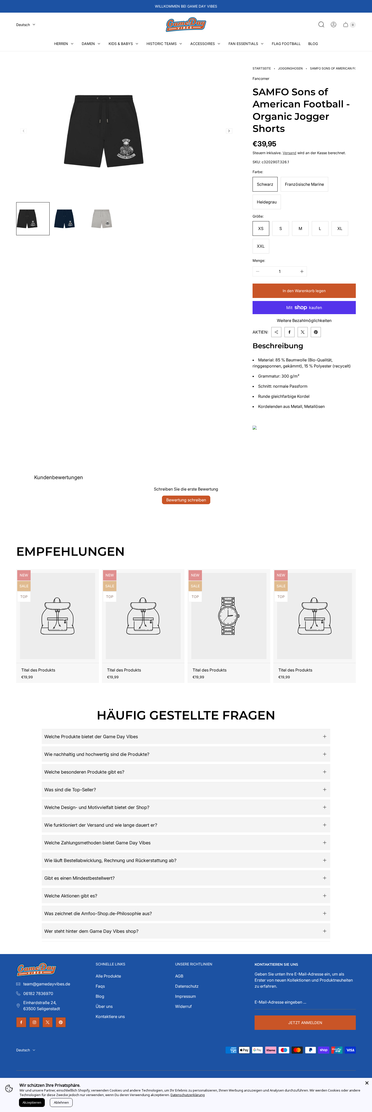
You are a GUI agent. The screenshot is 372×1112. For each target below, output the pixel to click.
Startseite (262, 68)
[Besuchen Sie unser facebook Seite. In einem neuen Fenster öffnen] (21, 1022)
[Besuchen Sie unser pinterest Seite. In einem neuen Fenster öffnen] (61, 1022)
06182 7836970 (38, 993)
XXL (261, 246)
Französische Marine (304, 184)
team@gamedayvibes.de (46, 983)
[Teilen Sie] (276, 332)
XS (260, 228)
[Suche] (321, 24)
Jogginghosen (290, 68)
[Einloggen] (333, 24)
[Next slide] (229, 130)
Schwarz (265, 184)
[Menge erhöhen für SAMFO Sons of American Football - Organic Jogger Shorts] (302, 271)
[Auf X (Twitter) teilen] (303, 332)
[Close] (366, 1082)
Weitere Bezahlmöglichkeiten (304, 320)
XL (339, 228)
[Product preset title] (57, 616)
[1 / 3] (33, 219)
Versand (289, 153)
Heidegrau (267, 201)
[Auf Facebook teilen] (289, 332)
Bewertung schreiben (186, 499)
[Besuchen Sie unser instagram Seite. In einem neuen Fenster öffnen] (34, 1022)
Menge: (259, 260)
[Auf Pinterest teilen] (316, 332)
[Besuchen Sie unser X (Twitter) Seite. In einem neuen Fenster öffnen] (48, 1022)
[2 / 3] (70, 219)
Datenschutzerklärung (188, 1095)
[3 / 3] (107, 219)
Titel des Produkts (38, 670)
